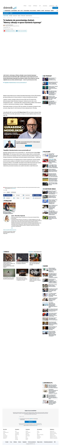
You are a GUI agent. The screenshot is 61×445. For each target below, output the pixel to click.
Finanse (38, 432)
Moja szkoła (27, 434)
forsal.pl (30, 5)
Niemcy (8, 192)
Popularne (31, 251)
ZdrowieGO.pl (45, 5)
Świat (11, 13)
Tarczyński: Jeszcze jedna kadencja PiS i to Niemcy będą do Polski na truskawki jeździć (28, 142)
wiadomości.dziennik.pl (10, 17)
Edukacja (27, 433)
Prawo (38, 431)
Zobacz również (28, 145)
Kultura (27, 439)
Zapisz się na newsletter (22, 30)
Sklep (56, 5)
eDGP (4, 433)
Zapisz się (30, 421)
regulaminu (31, 418)
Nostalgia (10, 15)
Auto (16, 431)
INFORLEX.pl (35, 5)
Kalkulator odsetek (53, 435)
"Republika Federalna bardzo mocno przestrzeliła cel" (15, 82)
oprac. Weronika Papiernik (12, 25)
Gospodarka (17, 433)
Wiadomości (6, 13)
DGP (40, 5)
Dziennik (4, 17)
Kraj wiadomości (38, 251)
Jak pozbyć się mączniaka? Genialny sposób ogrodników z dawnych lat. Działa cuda (9, 232)
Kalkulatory (52, 429)
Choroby (38, 435)
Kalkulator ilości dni (53, 432)
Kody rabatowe (28, 432)
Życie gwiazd (28, 435)
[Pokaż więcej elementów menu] (57, 10)
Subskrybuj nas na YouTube (10, 30)
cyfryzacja (13, 192)
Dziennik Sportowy (29, 15)
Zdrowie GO (15, 15)
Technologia (17, 432)
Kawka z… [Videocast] (21, 15)
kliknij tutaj (36, 425)
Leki (37, 433)
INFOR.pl (25, 5)
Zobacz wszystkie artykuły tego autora (9, 229)
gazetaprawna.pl (51, 5)
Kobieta (27, 431)
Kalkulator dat (52, 431)
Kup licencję (14, 188)
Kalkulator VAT (52, 434)
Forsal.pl (4, 434)
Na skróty (5, 429)
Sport (16, 435)
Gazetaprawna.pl (5, 432)
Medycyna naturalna (40, 434)
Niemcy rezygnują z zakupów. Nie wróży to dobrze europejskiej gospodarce (9, 212)
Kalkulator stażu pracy (53, 433)
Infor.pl (4, 431)
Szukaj (55, 7)
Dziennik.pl (17, 429)
